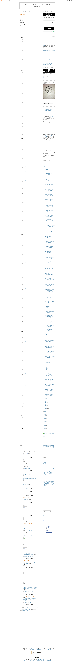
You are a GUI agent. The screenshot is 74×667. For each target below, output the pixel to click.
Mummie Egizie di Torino (48, 327)
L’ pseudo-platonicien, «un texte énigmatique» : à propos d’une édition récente (29, 599)
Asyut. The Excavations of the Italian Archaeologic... (49, 326)
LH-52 (25, 350)
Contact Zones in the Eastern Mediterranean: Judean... (49, 316)
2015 (45, 421)
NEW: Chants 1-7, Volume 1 (47, 110)
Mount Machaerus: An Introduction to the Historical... (50, 225)
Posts (45, 509)
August (46, 398)
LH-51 (25, 345)
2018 (45, 417)
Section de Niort (25, 511)
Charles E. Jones (51, 116)
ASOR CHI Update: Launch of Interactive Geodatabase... (49, 392)
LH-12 (25, 157)
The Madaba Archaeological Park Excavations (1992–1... (49, 230)
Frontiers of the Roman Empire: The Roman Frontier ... (49, 349)
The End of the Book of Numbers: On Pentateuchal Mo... (50, 244)
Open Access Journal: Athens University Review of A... (49, 197)
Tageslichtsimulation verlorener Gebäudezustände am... (49, 347)
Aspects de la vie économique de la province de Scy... (49, 276)
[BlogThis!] (32, 609)
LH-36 (25, 271)
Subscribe (49, 28)
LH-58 (25, 377)
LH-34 (25, 262)
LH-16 (25, 175)
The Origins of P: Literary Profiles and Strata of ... (49, 249)
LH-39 (25, 288)
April (46, 404)
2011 (45, 426)
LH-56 (25, 368)
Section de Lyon (25, 503)
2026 (45, 165)
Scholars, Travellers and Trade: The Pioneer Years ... (49, 387)
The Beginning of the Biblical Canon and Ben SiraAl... (49, 247)
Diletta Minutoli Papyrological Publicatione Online (49, 341)
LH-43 (25, 306)
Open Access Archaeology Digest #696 (48, 447)
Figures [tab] (27, 550)
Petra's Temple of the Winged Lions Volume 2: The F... (49, 235)
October (46, 172)
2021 (45, 412)
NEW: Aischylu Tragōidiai (47, 112)
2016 (45, 419)
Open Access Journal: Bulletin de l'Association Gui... (49, 232)
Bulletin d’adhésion (26, 488)
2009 (45, 429)
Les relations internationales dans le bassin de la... (49, 180)
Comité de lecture (26, 484)
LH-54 (25, 359)
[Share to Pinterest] (35, 609)
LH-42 (25, 302)
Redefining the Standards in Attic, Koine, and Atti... (50, 202)
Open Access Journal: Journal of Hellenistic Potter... (49, 185)
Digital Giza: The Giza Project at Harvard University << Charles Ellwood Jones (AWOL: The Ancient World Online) (48, 473)
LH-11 (25, 152)
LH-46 (25, 320)
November (46, 170)
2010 (45, 428)
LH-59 (25, 385)
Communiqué (25, 474)
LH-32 (25, 253)
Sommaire (24, 454)
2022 (45, 411)
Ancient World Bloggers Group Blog (49, 123)
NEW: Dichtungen (45, 108)
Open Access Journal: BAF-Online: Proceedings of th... (49, 300)
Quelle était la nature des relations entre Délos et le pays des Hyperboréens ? (30, 580)
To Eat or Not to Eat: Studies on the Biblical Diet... (49, 364)
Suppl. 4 (26, 84)
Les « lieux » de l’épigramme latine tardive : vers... (49, 370)
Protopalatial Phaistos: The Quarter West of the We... (49, 322)
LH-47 (25, 324)
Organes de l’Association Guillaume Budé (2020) (29, 479)
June (45, 401)
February (46, 406)
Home (30, 640)
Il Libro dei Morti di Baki (48, 329)
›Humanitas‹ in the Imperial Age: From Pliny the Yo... (49, 292)
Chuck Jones (25, 609)
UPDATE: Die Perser (46, 111)
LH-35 (25, 267)
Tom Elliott (45, 463)
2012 (45, 425)
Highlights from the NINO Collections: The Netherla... (49, 274)
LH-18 (25, 184)
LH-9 (25, 143)
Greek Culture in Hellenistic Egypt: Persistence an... (49, 190)
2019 (45, 415)
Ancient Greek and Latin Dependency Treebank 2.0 (49, 205)
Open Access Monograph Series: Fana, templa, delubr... (49, 183)
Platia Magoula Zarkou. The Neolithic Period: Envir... (49, 267)
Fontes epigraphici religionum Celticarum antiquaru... (49, 264)
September (46, 397)
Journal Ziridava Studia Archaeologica (48, 445)
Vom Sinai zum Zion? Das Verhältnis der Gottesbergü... (49, 257)
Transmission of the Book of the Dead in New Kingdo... (49, 305)
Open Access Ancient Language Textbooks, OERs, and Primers (47, 64)
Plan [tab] (26, 481)
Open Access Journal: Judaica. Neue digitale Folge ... (49, 297)
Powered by (46, 31)
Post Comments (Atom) (26, 642)
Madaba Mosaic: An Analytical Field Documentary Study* (49, 220)
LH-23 (25, 210)
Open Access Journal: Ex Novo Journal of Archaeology (49, 187)
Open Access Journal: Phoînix (49, 178)
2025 (45, 166)
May (45, 402)
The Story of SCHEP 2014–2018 (49, 209)
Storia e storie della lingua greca (49, 317)
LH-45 (25, 315)
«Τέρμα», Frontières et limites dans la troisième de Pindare (29, 546)
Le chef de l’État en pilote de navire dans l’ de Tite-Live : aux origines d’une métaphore (30, 570)
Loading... (44, 436)
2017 (45, 418)
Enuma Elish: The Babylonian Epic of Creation (49, 312)
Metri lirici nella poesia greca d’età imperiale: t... (49, 378)
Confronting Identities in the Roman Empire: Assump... (49, 309)
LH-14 (25, 166)
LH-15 (25, 171)
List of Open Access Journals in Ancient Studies (33, 607)
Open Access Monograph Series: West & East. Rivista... (49, 354)
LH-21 (25, 201)
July (45, 399)
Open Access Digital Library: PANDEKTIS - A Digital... (49, 200)
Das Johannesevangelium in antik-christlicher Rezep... (50, 239)
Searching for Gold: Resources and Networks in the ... (50, 357)
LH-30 (25, 244)
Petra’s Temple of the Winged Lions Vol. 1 (49, 237)
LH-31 (25, 249)
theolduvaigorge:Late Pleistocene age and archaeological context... (48, 443)
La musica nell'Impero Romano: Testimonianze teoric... (49, 295)
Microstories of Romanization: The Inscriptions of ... (49, 336)
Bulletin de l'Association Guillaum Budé (25, 18)
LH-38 (25, 281)
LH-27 (25, 227)
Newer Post (20, 640)
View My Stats (45, 505)
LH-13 (25, 162)
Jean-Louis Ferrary (28, 458)
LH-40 (25, 292)
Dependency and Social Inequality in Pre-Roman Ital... (50, 285)
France (27, 610)
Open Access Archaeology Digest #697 (48, 446)
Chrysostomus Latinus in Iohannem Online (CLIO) (49, 195)
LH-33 (25, 258)
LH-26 (25, 224)
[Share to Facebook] (34, 609)
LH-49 (25, 336)
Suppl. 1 (26, 65)
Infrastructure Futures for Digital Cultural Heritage (49, 213)
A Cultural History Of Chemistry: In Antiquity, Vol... (49, 307)
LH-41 (25, 297)
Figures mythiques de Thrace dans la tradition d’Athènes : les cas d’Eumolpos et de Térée (30, 588)
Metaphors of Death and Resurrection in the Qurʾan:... (49, 192)
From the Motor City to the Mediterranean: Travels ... (49, 359)
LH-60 (25, 389)
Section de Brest (25, 499)
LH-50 (25, 341)
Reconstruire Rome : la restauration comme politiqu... (49, 271)
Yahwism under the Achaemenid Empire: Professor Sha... (49, 216)
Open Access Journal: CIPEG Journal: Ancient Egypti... (49, 269)
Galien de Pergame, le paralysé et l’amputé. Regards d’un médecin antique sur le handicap (29, 535)
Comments (46, 511)
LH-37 (25, 276)
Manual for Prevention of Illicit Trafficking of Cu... (49, 222)
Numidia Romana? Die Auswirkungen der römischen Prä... (49, 344)
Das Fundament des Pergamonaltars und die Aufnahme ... (48, 367)
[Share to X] (33, 609)
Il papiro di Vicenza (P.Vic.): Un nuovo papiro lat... (49, 382)
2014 (45, 422)
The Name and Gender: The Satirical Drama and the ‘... (49, 375)
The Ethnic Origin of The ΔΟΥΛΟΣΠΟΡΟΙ (48, 174)
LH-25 (25, 219)
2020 (45, 414)
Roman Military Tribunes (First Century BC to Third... (49, 254)
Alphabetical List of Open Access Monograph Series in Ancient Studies (48, 60)
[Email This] (31, 609)
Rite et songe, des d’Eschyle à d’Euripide (29, 554)
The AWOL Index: (45, 41)
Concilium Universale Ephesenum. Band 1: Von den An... (49, 279)
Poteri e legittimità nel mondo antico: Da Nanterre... (49, 320)
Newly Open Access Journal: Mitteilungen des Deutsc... (49, 211)
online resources (34, 648)
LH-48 (25, 329)
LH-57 (25, 373)
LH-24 (25, 215)
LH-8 (25, 136)
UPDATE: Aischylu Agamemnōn (47, 109)
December (46, 169)
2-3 (25, 227)
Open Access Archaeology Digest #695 (48, 448)
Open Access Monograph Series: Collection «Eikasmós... (49, 385)
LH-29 (25, 239)
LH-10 (25, 148)
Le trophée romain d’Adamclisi (49, 313)
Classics (23, 610)
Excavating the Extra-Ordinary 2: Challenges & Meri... (49, 352)
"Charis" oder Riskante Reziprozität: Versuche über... (49, 287)
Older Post (39, 640)
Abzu (51, 143)
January (46, 408)
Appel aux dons (25, 492)
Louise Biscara (27, 465)
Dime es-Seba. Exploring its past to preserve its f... (49, 362)
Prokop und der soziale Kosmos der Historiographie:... (49, 290)
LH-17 (25, 180)
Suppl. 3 (26, 78)
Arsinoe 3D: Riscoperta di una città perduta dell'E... (49, 380)
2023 (45, 410)
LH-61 (25, 394)
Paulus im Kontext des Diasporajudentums (48, 252)
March (46, 405)
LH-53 (25, 355)
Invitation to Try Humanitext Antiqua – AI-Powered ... (49, 390)
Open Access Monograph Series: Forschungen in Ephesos (49, 262)
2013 (45, 424)
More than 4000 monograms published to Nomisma (49, 395)
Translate (50, 104)
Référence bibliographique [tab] (29, 457)
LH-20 (25, 196)
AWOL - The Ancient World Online (37, 5)
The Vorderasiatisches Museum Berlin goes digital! (49, 242)
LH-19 (25, 192)
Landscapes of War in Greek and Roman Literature (49, 302)
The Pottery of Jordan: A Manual (49, 217)
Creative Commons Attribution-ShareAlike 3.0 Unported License (37, 660)
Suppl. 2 (26, 73)
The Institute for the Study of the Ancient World (39, 649)
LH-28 (25, 232)
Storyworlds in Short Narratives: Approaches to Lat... (49, 207)
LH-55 (25, 364)
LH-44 (25, 311)
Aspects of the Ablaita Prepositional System (48, 334)
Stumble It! (44, 515)
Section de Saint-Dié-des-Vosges (28, 516)
